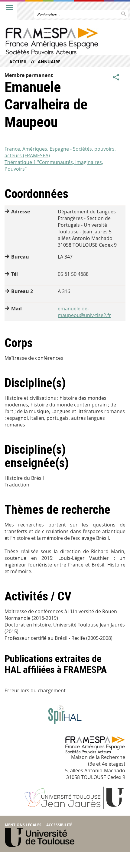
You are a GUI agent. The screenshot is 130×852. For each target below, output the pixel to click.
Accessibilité (59, 824)
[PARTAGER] (116, 77)
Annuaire (49, 62)
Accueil (18, 62)
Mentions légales (23, 824)
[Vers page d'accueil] (52, 41)
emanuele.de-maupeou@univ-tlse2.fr (84, 312)
